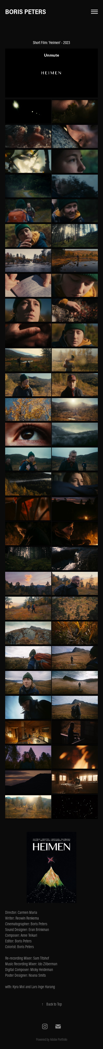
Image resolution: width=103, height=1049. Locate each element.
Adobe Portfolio (58, 1039)
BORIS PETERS (25, 11)
